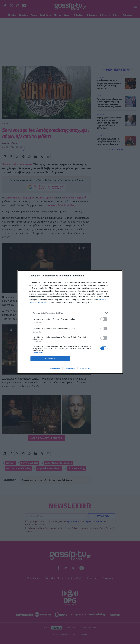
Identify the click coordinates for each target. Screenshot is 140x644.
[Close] (117, 276)
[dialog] (70, 322)
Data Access (70, 368)
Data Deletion (54, 368)
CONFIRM (50, 359)
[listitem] (70, 313)
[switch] (103, 319)
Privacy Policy (85, 368)
